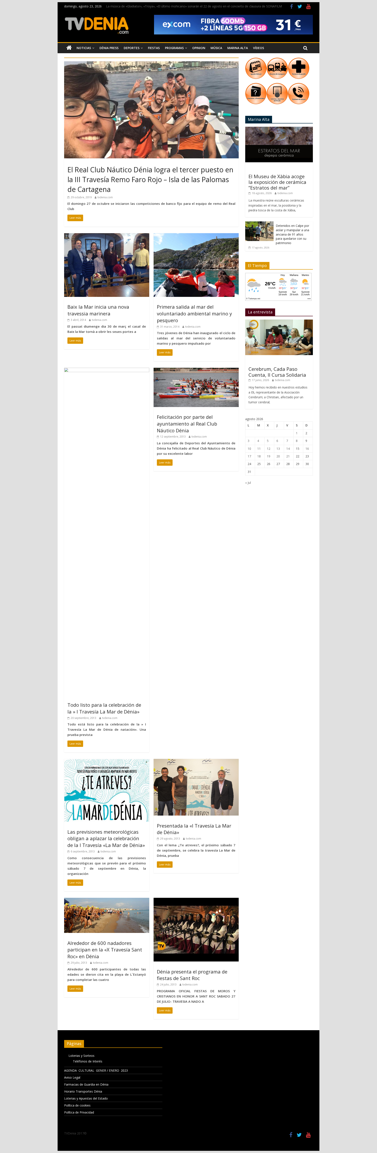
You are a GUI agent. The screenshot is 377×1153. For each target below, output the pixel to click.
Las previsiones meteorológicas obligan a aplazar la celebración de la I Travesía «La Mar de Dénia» (106, 838)
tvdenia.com (105, 197)
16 (307, 448)
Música (216, 48)
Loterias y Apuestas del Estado (86, 1098)
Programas (174, 48)
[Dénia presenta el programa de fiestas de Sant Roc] (196, 900)
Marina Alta (237, 48)
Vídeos (258, 48)
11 (259, 448)
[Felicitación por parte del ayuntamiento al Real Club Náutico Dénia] (196, 370)
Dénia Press (108, 48)
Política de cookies (77, 1105)
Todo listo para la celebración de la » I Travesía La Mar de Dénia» (104, 708)
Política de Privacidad (79, 1112)
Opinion (198, 48)
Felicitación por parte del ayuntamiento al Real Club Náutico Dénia (187, 424)
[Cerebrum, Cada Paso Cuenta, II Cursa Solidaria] (279, 322)
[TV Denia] (69, 48)
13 (278, 448)
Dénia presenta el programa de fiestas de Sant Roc (192, 975)
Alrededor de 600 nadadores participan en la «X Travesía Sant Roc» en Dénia (104, 950)
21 (288, 456)
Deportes (131, 48)
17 (249, 456)
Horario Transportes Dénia (83, 1091)
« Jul (248, 483)
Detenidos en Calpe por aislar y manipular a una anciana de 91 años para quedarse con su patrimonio (292, 234)
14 (288, 448)
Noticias (84, 48)
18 (259, 456)
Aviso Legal (72, 1077)
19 (268, 456)
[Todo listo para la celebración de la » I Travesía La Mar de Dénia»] (106, 370)
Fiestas (154, 48)
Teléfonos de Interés (87, 1061)
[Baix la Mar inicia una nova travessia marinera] (106, 235)
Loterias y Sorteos (81, 1056)
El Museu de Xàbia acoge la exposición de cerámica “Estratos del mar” (277, 182)
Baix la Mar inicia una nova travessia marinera (98, 310)
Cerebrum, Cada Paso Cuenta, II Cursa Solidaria (277, 372)
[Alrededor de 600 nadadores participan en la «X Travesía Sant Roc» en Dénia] (106, 900)
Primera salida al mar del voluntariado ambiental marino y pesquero (194, 313)
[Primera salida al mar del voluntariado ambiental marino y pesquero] (196, 235)
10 (249, 448)
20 (278, 456)
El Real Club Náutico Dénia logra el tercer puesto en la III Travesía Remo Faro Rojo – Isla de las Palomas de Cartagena (150, 179)
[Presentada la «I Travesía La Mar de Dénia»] (196, 761)
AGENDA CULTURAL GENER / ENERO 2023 (96, 1070)
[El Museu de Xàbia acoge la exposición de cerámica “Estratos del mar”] (279, 129)
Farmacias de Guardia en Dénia (86, 1084)
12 (268, 448)
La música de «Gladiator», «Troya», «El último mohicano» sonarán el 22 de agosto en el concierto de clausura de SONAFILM (194, 6)
